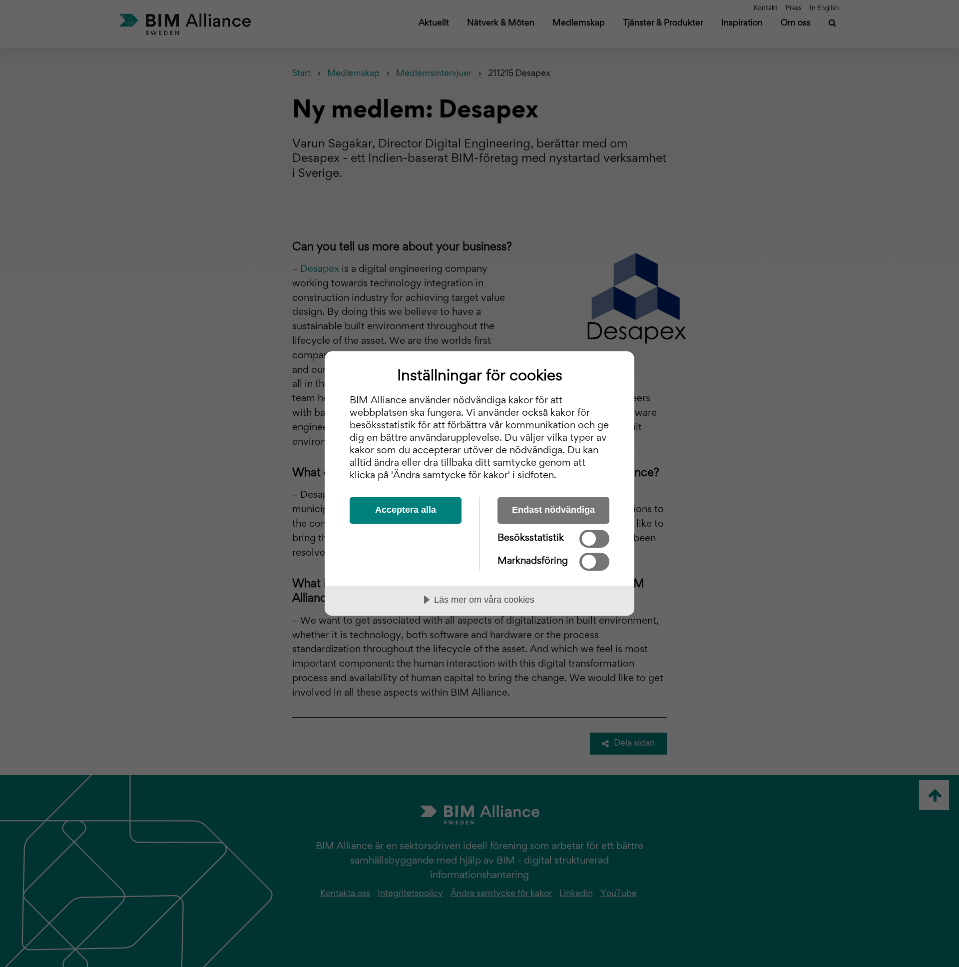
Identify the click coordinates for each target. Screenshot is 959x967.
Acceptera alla (405, 510)
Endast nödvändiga (553, 510)
